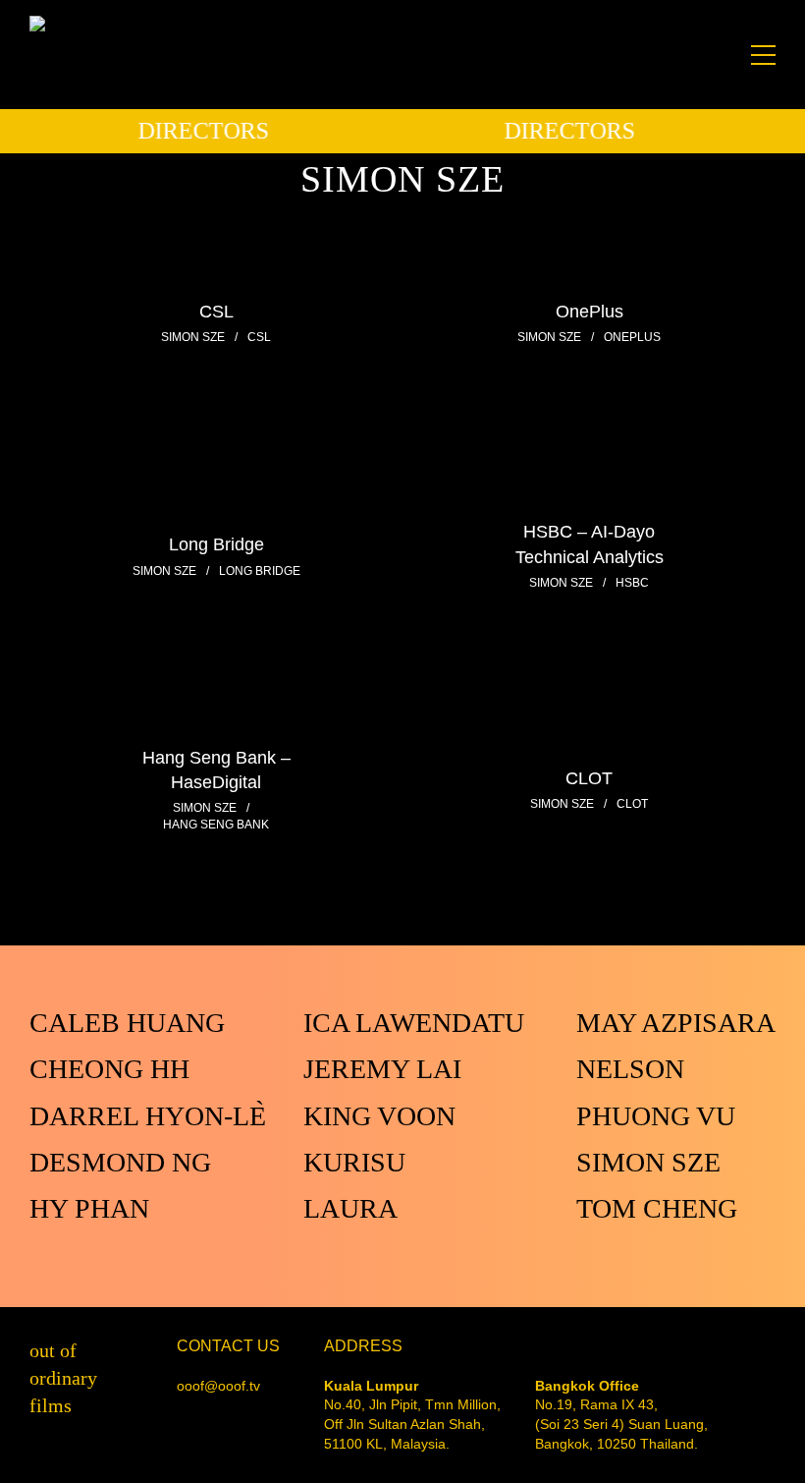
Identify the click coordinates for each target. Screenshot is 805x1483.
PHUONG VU (655, 1116)
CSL (216, 310)
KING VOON (379, 1116)
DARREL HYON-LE (151, 1116)
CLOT (589, 777)
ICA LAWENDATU (413, 1022)
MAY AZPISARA (676, 1022)
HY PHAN (89, 1208)
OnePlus (589, 310)
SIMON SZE (648, 1162)
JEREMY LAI (382, 1069)
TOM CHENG (656, 1208)
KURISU (354, 1162)
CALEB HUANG (127, 1022)
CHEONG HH (109, 1069)
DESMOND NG (120, 1162)
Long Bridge (216, 544)
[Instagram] (770, 1443)
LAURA (350, 1208)
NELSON (630, 1069)
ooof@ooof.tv (218, 1386)
